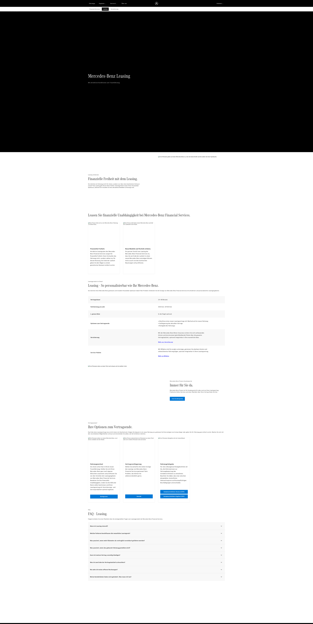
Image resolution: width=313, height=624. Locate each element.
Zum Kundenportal (177, 399)
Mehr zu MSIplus (163, 356)
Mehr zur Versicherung (165, 342)
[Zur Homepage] (156, 3)
